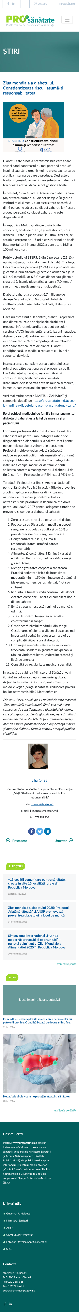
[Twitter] (39, 838)
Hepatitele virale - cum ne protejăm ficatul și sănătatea (36, 1103)
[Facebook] (31, 838)
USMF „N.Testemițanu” (19, 1242)
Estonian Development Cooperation (26, 1249)
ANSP (9, 1235)
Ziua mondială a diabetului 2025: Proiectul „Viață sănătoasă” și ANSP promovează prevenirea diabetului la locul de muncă (38, 918)
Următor (60, 848)
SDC (9, 1256)
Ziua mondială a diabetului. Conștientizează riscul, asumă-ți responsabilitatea (33, 95)
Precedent (19, 848)
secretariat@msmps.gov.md (19, 1298)
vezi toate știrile (66, 971)
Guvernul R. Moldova (18, 1221)
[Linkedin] (47, 838)
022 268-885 (15, 1289)
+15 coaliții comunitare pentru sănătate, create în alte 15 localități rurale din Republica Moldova (37, 890)
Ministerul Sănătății (17, 1228)
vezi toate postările (65, 1117)
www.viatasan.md (42, 811)
